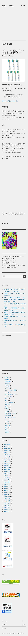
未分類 (4, 628)
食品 (6, 407)
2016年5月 (7, 461)
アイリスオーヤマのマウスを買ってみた (14, 297)
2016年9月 (7, 459)
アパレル (7, 388)
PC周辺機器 (8, 381)
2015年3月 (6, 478)
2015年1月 (6, 480)
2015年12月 (7, 467)
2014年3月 (6, 490)
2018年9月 (7, 452)
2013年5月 (6, 511)
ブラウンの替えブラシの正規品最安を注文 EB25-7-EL (13, 53)
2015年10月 (7, 471)
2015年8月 (7, 473)
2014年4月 (7, 488)
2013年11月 (7, 499)
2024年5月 (7, 444)
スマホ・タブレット (10, 394)
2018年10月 (7, 450)
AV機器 (7, 379)
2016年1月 (6, 465)
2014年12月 (7, 482)
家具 (6, 398)
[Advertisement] (14, 26)
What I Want (8, 5)
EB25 (3, 214)
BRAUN (20, 213)
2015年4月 (7, 475)
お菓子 (7, 384)
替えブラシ (17, 214)
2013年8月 (6, 505)
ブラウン (12, 214)
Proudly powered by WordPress (16, 633)
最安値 (21, 214)
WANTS (6, 409)
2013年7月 (6, 507)
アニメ (7, 419)
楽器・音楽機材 (9, 402)
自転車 (7, 404)
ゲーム (7, 392)
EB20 (23, 213)
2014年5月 (7, 486)
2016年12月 (7, 457)
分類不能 (7, 425)
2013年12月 (7, 496)
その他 (7, 386)
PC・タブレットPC (10, 413)
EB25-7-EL (7, 214)
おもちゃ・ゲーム (10, 417)
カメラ (7, 423)
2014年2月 (7, 492)
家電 (16, 213)
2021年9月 (7, 446)
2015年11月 (7, 469)
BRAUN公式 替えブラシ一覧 (10, 101)
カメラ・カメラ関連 (10, 390)
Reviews (12, 213)
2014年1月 (6, 494)
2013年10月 (7, 501)
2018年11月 (7, 448)
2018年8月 (7, 455)
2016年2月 (7, 463)
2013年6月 (7, 509)
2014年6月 (7, 484)
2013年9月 (7, 503)
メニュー (23, 5)
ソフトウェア (8, 396)
